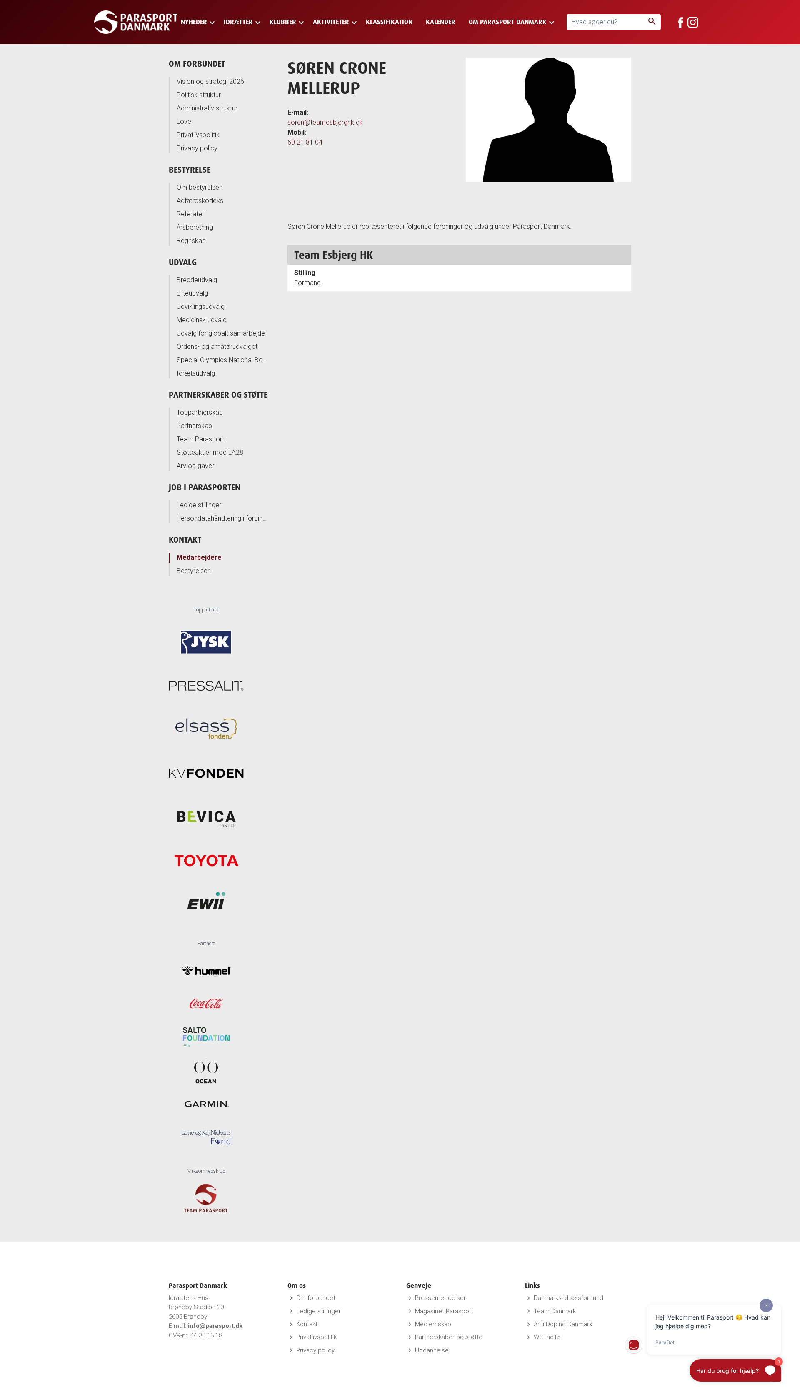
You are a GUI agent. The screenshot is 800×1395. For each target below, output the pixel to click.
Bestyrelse (189, 169)
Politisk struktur (199, 95)
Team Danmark (555, 1311)
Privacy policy (197, 148)
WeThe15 (547, 1337)
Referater (190, 214)
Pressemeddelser (440, 1298)
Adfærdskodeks (200, 201)
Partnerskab (194, 426)
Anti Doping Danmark (563, 1324)
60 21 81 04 (305, 142)
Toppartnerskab (200, 412)
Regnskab (191, 241)
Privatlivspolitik (198, 135)
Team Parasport (200, 439)
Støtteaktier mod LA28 (210, 452)
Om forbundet (197, 63)
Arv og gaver (195, 466)
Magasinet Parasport (444, 1311)
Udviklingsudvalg (201, 307)
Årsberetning (195, 227)
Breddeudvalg (197, 280)
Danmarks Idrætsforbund (568, 1298)
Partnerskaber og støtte (218, 394)
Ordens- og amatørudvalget (217, 347)
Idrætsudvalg (196, 373)
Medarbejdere (199, 557)
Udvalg (183, 262)
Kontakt (185, 539)
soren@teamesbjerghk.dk (325, 122)
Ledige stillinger (199, 505)
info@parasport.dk (215, 1326)
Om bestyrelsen (199, 187)
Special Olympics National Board (223, 360)
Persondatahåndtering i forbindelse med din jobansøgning (223, 518)
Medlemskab (433, 1324)
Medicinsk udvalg (202, 320)
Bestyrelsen (194, 571)
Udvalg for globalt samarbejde (221, 333)
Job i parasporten (204, 487)
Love (184, 121)
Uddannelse (432, 1350)
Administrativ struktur (207, 108)
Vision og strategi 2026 (210, 81)
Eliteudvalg (192, 293)
